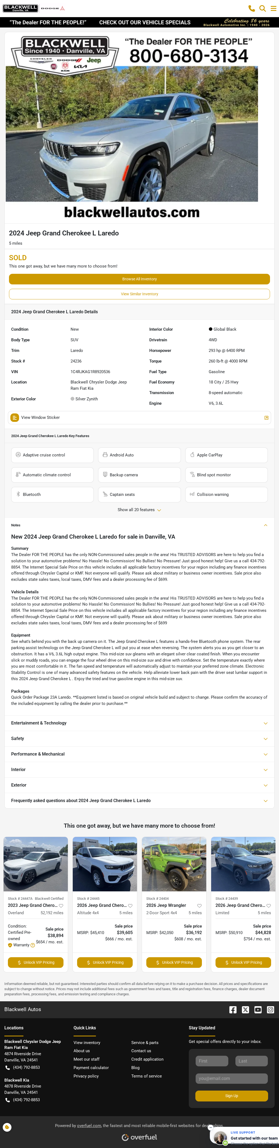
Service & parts (145, 1042)
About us (82, 1050)
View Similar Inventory (139, 294)
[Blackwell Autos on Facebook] (231, 1009)
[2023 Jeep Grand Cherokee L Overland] (36, 864)
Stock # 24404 (157, 899)
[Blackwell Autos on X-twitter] (243, 1009)
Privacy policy (86, 1076)
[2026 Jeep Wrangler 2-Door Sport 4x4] (174, 864)
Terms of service (146, 1076)
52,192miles (52, 912)
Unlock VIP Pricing (39, 962)
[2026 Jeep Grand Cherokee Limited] (243, 864)
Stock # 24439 (227, 899)
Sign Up (231, 1096)
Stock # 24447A (20, 899)
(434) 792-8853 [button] (26, 1067)
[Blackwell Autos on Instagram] (268, 1009)
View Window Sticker (40, 417)
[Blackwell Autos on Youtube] (256, 1009)
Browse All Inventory (139, 279)
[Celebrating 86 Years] (139, 22)
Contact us (141, 1050)
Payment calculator (91, 1067)
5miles (126, 912)
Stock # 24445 (88, 899)
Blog (135, 1067)
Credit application (147, 1059)
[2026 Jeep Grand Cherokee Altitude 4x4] (105, 864)
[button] (251, 8)
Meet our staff (86, 1059)
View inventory (87, 1042)
